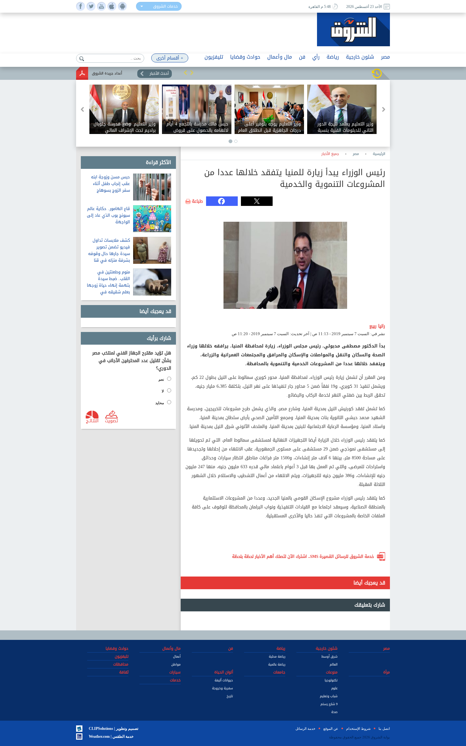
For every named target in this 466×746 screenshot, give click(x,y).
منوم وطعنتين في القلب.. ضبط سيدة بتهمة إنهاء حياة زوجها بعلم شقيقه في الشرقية (108, 285)
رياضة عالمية (276, 664)
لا (163, 391)
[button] (185, 72)
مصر (356, 153)
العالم (334, 664)
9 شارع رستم (329, 704)
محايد (159, 403)
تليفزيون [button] (213, 57)
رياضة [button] (333, 57)
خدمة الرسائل (305, 728)
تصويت (111, 420)
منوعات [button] (332, 672)
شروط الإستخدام (358, 728)
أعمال (177, 657)
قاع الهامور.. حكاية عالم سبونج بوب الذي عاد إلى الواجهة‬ (108, 215)
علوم (334, 688)
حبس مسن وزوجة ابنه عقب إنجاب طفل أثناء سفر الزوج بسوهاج (110, 183)
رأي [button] (316, 57)
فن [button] (302, 57)
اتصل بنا (384, 728)
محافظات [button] (120, 664)
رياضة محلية (277, 657)
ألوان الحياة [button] (223, 672)
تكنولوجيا (331, 680)
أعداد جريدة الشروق (107, 73)
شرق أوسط (329, 657)
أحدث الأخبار (159, 73)
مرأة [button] (386, 672)
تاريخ (230, 696)
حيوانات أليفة (224, 680)
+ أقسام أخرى (169, 58)
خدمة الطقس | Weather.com (111, 736)
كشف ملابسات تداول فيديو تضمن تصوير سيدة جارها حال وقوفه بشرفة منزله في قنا (109, 250)
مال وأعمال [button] (279, 57)
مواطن (176, 664)
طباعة (197, 201)
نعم (161, 379)
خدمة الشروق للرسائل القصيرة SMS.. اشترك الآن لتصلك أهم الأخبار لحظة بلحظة (303, 556)
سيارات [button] (175, 672)
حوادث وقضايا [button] (245, 57)
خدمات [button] (175, 680)
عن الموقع (330, 728)
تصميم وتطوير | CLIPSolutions (113, 728)
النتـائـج (92, 420)
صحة (334, 712)
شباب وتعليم (329, 696)
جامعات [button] (279, 672)
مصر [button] (385, 57)
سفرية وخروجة (222, 688)
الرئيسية (379, 153)
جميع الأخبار (330, 153)
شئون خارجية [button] (360, 57)
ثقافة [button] (123, 672)
